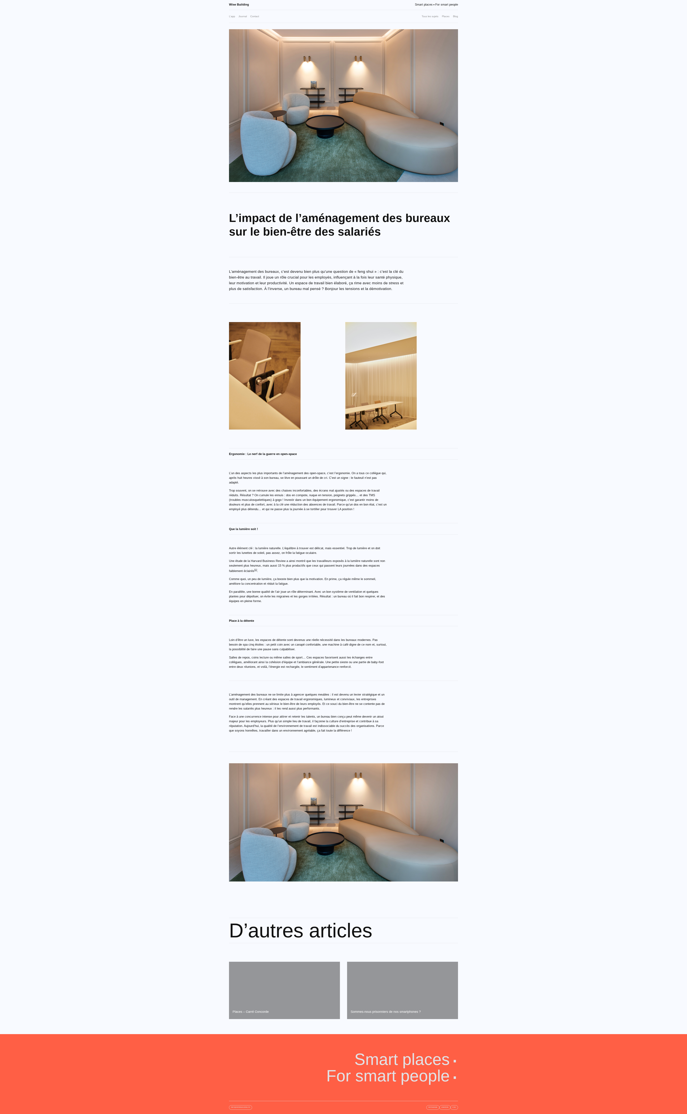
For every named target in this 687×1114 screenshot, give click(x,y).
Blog (455, 16)
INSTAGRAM (432, 1107)
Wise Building (239, 4)
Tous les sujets (430, 16)
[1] (255, 569)
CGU (454, 1107)
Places (445, 16)
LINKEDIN (445, 1107)
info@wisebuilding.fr (240, 1107)
